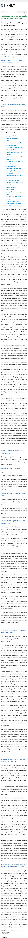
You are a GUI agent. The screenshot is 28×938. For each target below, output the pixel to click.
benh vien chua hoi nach (13, 203)
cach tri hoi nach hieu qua (14, 206)
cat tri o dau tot (11, 166)
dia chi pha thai (11, 187)
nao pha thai (10, 189)
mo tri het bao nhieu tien (13, 168)
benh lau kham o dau (12, 201)
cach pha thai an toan (12, 180)
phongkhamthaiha (11, 136)
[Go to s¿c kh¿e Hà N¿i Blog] (8, 6)
